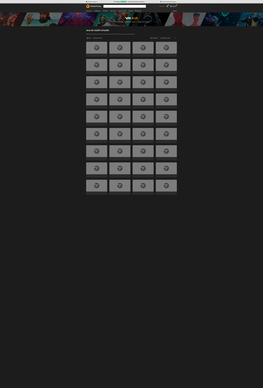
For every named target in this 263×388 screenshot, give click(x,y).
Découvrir (88, 11)
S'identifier (161, 6)
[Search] (144, 6)
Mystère (131, 11)
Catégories (97, 11)
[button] (92, 1)
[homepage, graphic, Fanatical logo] (93, 6)
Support (175, 11)
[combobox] (130, 6)
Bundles (105, 11)
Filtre (89, 38)
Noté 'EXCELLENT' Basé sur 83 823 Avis (136, 1)
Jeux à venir (113, 11)
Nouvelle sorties (122, 11)
